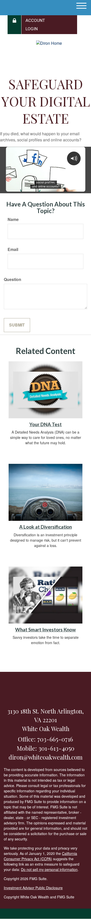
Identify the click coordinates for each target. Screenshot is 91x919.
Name (13, 219)
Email (13, 249)
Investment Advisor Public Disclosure (33, 887)
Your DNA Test (45, 424)
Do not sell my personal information (49, 869)
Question (12, 279)
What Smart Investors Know (45, 629)
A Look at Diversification (45, 527)
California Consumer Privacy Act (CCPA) (40, 856)
